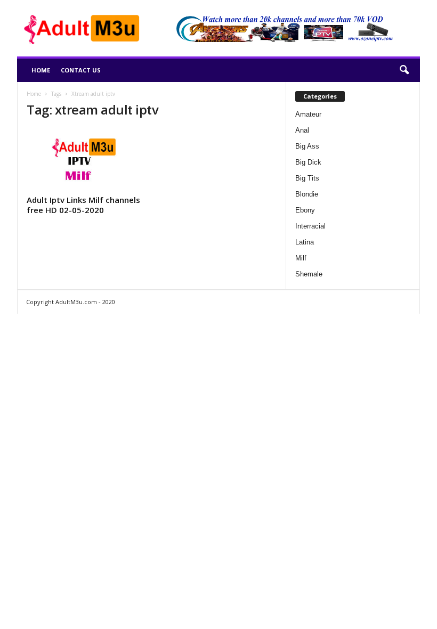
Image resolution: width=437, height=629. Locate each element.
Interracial (310, 226)
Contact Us (81, 70)
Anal (302, 130)
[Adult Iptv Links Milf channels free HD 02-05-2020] (85, 160)
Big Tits (307, 178)
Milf (300, 258)
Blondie (306, 194)
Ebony (305, 210)
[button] (404, 70)
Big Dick (308, 162)
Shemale (308, 274)
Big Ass (307, 146)
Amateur (308, 114)
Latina (304, 242)
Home (40, 70)
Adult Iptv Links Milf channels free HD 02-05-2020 (83, 204)
